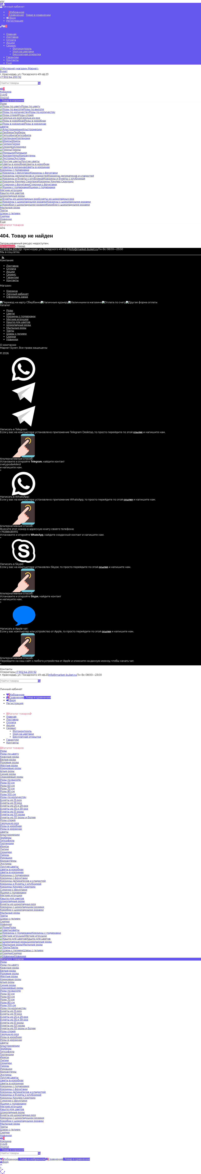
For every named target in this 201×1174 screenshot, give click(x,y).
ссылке (138, 432)
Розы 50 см (7, 993)
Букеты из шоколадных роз (18, 1115)
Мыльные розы (16, 327)
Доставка (12, 37)
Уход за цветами (23, 51)
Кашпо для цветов (18, 322)
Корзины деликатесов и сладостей (23, 1092)
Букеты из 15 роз (11, 1011)
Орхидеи (6, 1063)
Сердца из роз (9, 1034)
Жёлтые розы (9, 976)
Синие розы (8, 985)
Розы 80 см (7, 1002)
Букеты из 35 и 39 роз (14, 1019)
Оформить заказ (17, 296)
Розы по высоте (10, 990)
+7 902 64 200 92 (10, 77)
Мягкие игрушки (17, 319)
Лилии (4, 1060)
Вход (12, 18)
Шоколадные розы (18, 324)
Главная (11, 34)
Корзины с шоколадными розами (22, 1117)
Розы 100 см (8, 1005)
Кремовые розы (10, 979)
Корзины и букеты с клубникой (20, 1094)
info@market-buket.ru (84, 249)
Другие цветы (9, 1077)
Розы (9, 310)
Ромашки (6, 1068)
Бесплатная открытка (27, 54)
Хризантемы (8, 1071)
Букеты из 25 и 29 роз (14, 1016)
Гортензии (7, 1054)
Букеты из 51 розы (12, 1022)
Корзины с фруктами (14, 1089)
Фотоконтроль (22, 48)
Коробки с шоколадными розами (22, 1120)
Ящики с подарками (13, 1103)
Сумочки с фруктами (13, 1100)
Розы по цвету (9, 964)
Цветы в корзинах (12, 1083)
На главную (7, 246)
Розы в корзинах (11, 1040)
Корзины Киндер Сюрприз (17, 1097)
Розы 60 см (7, 996)
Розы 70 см (7, 999)
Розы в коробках (11, 1037)
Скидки (11, 336)
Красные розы (9, 967)
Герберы (5, 1048)
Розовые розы (9, 973)
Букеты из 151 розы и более (18, 1028)
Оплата (11, 40)
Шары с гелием (16, 333)
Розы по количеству (13, 1008)
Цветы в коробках (11, 1080)
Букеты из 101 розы (12, 1025)
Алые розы (7, 982)
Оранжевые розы (11, 987)
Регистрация (14, 20)
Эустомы (5, 1074)
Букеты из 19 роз (11, 1013)
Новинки (12, 339)
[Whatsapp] (1, 79)
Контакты (12, 60)
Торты (10, 330)
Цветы (10, 313)
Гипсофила (7, 1051)
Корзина (12, 291)
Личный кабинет (17, 294)
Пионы (4, 1065)
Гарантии (12, 57)
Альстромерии (10, 1045)
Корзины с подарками (20, 316)
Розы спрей (8, 1031)
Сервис (11, 45)
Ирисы (4, 1057)
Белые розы (8, 970)
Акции (10, 42)
